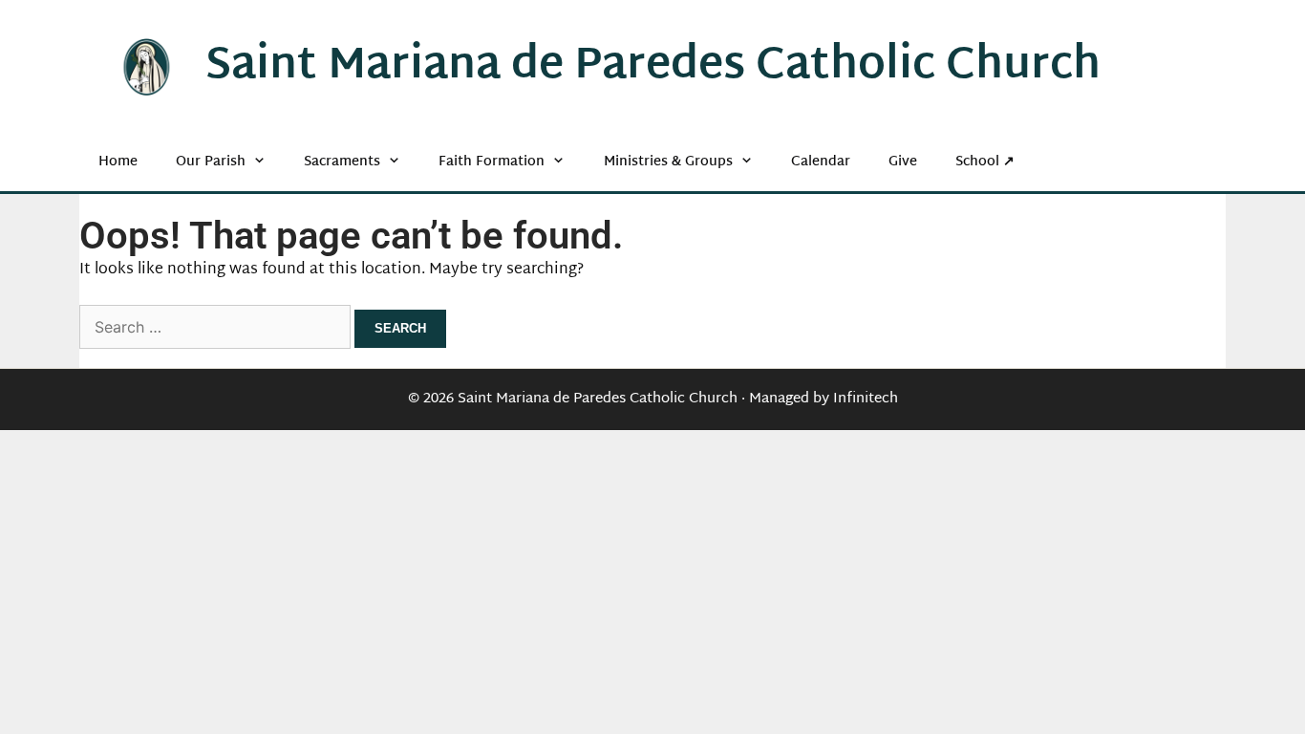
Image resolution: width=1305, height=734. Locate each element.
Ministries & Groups (668, 162)
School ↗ (985, 162)
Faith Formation (492, 162)
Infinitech (865, 399)
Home (118, 162)
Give (902, 162)
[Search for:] (216, 329)
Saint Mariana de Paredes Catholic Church (653, 67)
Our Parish (211, 162)
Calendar (820, 162)
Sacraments (342, 162)
